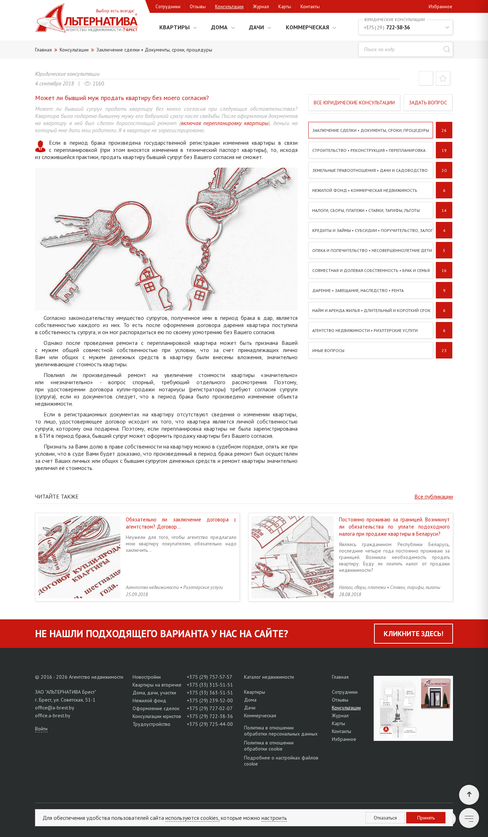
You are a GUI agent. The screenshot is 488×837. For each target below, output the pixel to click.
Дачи (256, 27)
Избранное (440, 7)
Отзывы (198, 7)
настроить (274, 817)
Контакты (310, 7)
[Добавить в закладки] (443, 79)
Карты (284, 7)
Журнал (261, 7)
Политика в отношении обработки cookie (269, 745)
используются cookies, (192, 817)
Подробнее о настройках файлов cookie (281, 760)
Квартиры (174, 27)
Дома (219, 27)
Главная (340, 677)
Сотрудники (167, 7)
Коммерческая (307, 27)
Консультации (229, 7)
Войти (41, 728)
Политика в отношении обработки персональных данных (281, 731)
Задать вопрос (428, 102)
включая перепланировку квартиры (225, 123)
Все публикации (433, 496)
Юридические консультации (67, 73)
